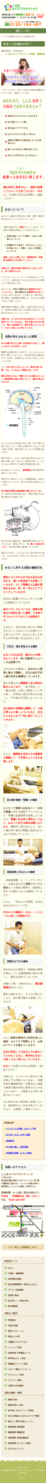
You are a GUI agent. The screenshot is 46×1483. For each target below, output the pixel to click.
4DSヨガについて (16, 1449)
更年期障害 (13, 1306)
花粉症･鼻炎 (13, 1295)
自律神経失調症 (15, 1279)
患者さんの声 (14, 1336)
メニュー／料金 (15, 1347)
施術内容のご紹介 (16, 1405)
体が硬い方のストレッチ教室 (20, 1410)
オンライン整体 (15, 1380)
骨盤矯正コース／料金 (18, 1364)
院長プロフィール (16, 1331)
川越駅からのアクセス (18, 1342)
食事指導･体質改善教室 (18, 1438)
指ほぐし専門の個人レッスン (20, 1421)
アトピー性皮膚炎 (16, 1290)
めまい (11, 1268)
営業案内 (12, 1320)
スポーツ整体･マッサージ (19, 1369)
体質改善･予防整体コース (19, 1353)
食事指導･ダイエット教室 (19, 1443)
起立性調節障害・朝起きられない (22, 1284)
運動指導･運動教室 (16, 1432)
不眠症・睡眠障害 (16, 1273)
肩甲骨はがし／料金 (17, 1358)
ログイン (23, 1478)
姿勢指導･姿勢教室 (16, 1427)
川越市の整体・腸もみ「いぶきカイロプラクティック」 (23, 7)
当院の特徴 (13, 1325)
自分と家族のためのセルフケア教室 (23, 1416)
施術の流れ (13, 1399)
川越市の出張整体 (16, 1386)
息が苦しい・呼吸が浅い (19, 1301)
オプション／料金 (16, 1375)
